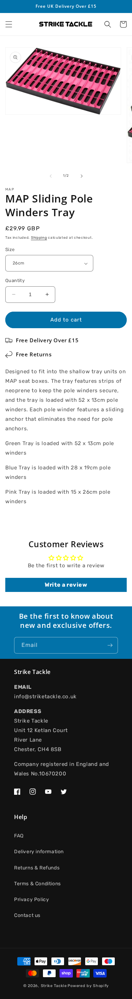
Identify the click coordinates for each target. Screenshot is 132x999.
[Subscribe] (110, 645)
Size (10, 249)
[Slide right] (81, 176)
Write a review (66, 584)
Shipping (39, 238)
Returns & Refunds (36, 868)
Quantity (15, 280)
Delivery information (39, 852)
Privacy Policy (31, 900)
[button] (9, 24)
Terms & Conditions (37, 884)
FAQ (19, 836)
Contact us (27, 915)
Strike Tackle (54, 986)
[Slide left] (50, 176)
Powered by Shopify (88, 986)
